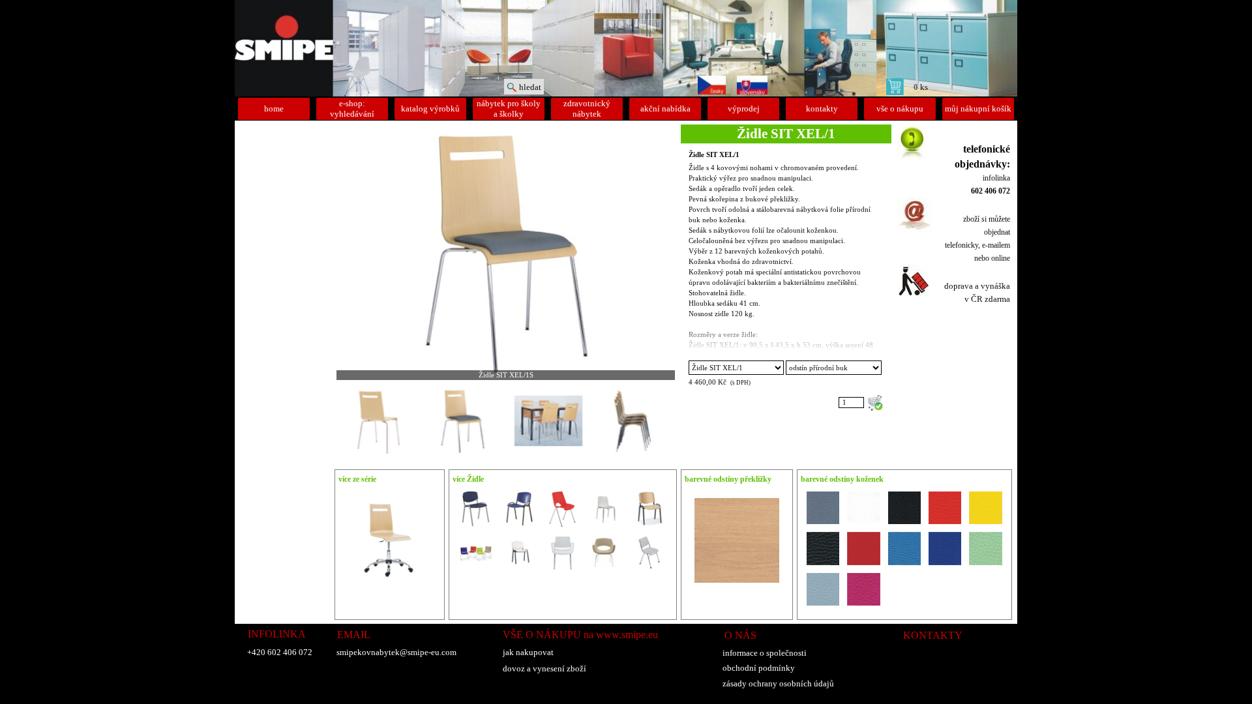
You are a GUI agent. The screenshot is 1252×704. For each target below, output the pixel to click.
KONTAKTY (932, 635)
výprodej (744, 108)
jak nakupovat (528, 652)
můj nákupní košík (978, 108)
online (1000, 258)
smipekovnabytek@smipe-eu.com (396, 652)
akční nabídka (665, 108)
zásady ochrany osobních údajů (778, 683)
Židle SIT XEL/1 (714, 154)
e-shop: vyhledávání (352, 108)
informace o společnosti (765, 653)
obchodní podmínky (759, 668)
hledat (530, 87)
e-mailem (996, 245)
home (274, 108)
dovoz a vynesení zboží (544, 668)
